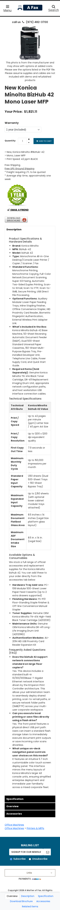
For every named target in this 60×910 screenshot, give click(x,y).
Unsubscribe (40, 858)
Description (14, 229)
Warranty (12, 123)
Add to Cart (45, 141)
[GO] (47, 852)
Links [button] (29, 872)
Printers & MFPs (35, 828)
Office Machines (14, 824)
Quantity (10, 140)
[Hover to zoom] (30, 43)
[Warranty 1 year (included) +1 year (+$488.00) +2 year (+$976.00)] (23, 130)
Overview (12, 806)
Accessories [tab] (43, 901)
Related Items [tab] (30, 906)
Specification (15, 799)
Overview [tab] (12, 896)
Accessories (14, 813)
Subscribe (19, 858)
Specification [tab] (45, 896)
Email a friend (19, 210)
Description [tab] (27, 896)
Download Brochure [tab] (21, 901)
